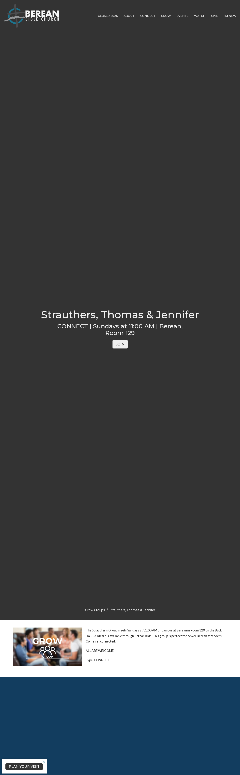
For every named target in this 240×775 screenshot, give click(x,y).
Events (182, 16)
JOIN (120, 344)
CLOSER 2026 (108, 16)
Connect (147, 16)
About (129, 16)
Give (214, 16)
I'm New (230, 16)
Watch (200, 16)
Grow (166, 16)
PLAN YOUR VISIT (24, 767)
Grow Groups (95, 610)
